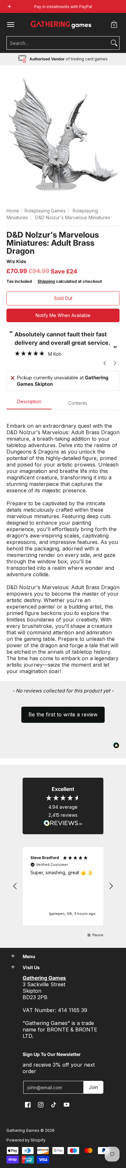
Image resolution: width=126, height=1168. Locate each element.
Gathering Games (22, 1130)
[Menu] (10, 24)
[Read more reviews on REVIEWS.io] (63, 823)
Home (12, 210)
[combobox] (58, 42)
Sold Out (63, 298)
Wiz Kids (16, 261)
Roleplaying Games (45, 210)
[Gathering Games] (61, 24)
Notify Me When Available (63, 315)
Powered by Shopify (26, 1140)
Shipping (46, 281)
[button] (114, 24)
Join (93, 1087)
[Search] (114, 42)
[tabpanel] (63, 545)
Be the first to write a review (63, 714)
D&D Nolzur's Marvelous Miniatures (72, 217)
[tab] (29, 403)
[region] (63, 886)
